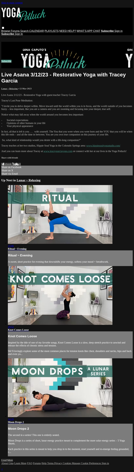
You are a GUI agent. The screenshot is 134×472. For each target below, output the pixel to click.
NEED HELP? (67, 31)
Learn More (20, 463)
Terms (50, 463)
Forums (15, 31)
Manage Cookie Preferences (87, 463)
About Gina (7, 463)
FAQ (29, 463)
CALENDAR (36, 31)
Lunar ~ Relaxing (9, 88)
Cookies (67, 463)
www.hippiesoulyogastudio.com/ (103, 145)
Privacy (58, 463)
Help (44, 463)
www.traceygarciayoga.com (57, 151)
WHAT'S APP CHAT (88, 31)
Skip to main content (12, 2)
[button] (3, 28)
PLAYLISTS (52, 31)
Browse (6, 31)
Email (18, 164)
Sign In (19, 34)
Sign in (118, 31)
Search (24, 31)
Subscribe (6, 61)
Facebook (6, 164)
